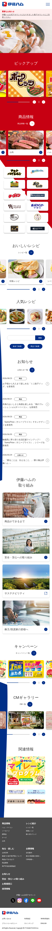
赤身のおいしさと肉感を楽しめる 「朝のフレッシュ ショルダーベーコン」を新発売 (23, 405)
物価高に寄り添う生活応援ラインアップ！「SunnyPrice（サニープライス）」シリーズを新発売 (24, 442)
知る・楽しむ (8, 848)
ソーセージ (6, 831)
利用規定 (27, 919)
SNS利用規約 (45, 919)
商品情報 (6, 823)
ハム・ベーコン (7, 827)
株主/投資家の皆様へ (33, 856)
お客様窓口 (7, 884)
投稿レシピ (30, 831)
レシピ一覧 (30, 827)
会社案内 (29, 853)
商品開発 (5, 863)
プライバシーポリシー (9, 923)
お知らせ (6, 874)
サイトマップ (28, 923)
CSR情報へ (29, 859)
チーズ (4, 837)
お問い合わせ (6, 919)
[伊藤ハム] (13, 6)
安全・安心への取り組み (13, 879)
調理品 (4, 834)
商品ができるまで (8, 859)
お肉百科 (5, 853)
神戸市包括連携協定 (9, 866)
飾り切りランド (31, 834)
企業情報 (30, 848)
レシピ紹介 (31, 823)
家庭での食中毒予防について (12, 856)
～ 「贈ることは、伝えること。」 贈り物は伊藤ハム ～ (23, 461)
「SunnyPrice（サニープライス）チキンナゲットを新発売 (24, 423)
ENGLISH (44, 923)
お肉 (3, 841)
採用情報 (6, 889)
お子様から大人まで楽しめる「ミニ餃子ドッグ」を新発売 (23, 385)
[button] (48, 4)
